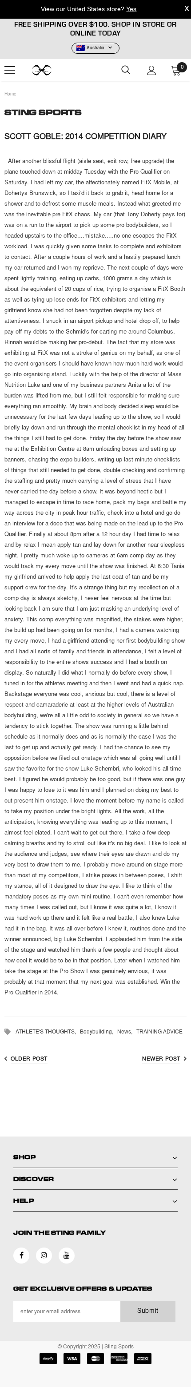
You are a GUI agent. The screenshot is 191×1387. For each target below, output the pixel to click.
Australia (95, 48)
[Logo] (53, 70)
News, (126, 1032)
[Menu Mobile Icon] (9, 70)
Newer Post (161, 1059)
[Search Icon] (125, 70)
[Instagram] (44, 1256)
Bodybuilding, (98, 1032)
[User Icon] (151, 70)
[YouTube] (67, 1256)
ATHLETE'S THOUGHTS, (48, 1032)
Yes (131, 8)
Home (10, 94)
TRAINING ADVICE (159, 1032)
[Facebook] (21, 1256)
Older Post (29, 1059)
